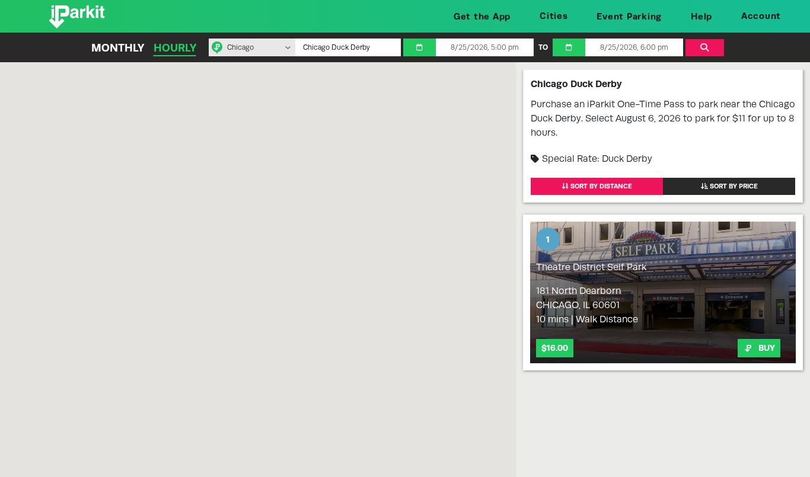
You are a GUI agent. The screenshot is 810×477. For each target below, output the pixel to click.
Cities (554, 16)
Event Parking (629, 16)
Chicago (240, 47)
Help (701, 16)
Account (761, 16)
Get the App (482, 16)
